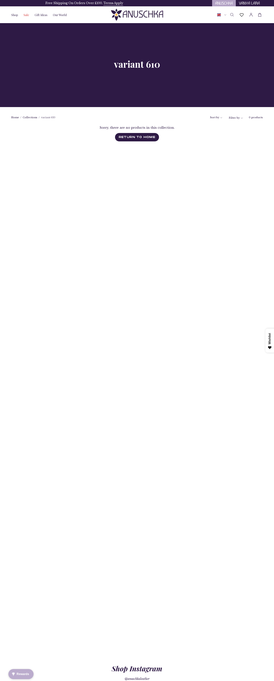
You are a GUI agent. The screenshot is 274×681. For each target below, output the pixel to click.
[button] (41, 14)
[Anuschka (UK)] (137, 15)
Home (15, 117)
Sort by (214, 117)
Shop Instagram (137, 668)
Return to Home (137, 137)
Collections (30, 117)
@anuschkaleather (137, 679)
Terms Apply (79, 3)
